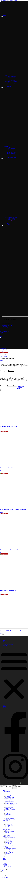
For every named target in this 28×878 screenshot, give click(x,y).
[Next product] (4, 351)
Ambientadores (8, 796)
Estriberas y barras (11, 77)
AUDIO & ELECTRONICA (10, 217)
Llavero (7, 847)
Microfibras (7, 853)
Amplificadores (10, 220)
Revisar (7, 349)
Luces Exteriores (9, 826)
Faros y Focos (8, 824)
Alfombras (9, 147)
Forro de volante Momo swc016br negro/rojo (12, 550)
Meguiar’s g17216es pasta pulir (8, 590)
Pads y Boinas (8, 841)
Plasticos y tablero (11, 151)
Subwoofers (9, 222)
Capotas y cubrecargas (11, 76)
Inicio (1, 349)
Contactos (5, 645)
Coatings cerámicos (9, 831)
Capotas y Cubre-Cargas (10, 804)
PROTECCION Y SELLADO (10, 81)
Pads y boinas (10, 156)
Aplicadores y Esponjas (10, 848)
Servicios (5, 643)
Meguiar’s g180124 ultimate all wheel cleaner (12, 630)
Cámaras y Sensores (9, 818)
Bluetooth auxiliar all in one (8, 468)
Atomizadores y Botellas (10, 849)
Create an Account (4, 877)
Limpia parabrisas (9, 852)
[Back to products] (2, 351)
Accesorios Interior (9, 801)
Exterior (6, 75)
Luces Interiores (8, 828)
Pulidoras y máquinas (11, 154)
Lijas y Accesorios (9, 838)
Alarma (7, 817)
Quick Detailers (8, 843)
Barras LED (8, 823)
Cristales (7, 806)
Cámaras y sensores (11, 219)
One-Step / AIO (8, 840)
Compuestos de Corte (10, 837)
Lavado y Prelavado (9, 808)
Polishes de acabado (11, 153)
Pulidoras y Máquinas (10, 845)
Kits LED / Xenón (9, 825)
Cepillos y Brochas (9, 851)
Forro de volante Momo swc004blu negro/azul (13, 509)
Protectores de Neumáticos (11, 834)
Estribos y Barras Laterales (11, 803)
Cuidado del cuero (11, 148)
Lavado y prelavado (11, 80)
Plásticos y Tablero (9, 799)
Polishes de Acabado (9, 842)
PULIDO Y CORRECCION (10, 152)
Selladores (9, 86)
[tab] (5, 374)
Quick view (19, 387)
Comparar (5, 865)
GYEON (2, 360)
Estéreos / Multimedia (10, 812)
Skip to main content (12, 0)
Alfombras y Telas (9, 795)
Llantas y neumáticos (11, 78)
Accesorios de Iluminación (11, 821)
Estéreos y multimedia (11, 218)
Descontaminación (9, 807)
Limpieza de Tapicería (10, 798)
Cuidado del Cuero (9, 797)
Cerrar (1, 870)
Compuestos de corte (11, 157)
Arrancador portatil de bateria (8, 426)
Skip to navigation (4, 0)
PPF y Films (8, 832)
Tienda (4, 349)
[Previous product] (1, 351)
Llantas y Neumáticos (10, 809)
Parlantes (9, 223)
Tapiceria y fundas (11, 149)
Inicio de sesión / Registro (8, 866)
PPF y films (9, 85)
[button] (14, 675)
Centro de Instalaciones (8, 644)
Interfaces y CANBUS (10, 819)
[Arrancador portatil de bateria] (14, 406)
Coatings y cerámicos (11, 83)
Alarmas (8, 224)
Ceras (8, 82)
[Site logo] (8, 11)
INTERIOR (6, 146)
